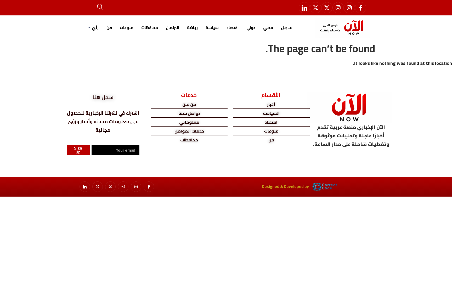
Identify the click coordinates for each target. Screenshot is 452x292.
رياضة (192, 27)
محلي (268, 27)
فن (109, 27)
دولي (250, 27)
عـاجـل (286, 27)
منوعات (126, 27)
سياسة (212, 27)
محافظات (149, 27)
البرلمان (172, 27)
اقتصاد (233, 27)
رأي (95, 27)
